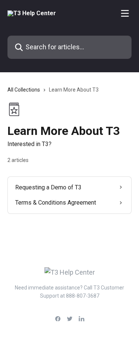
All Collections (23, 90)
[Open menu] (125, 13)
